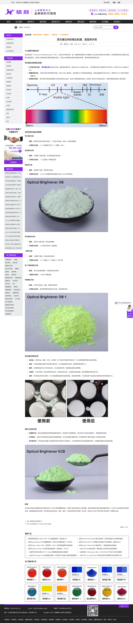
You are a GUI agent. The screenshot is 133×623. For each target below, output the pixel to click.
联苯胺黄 (13, 272)
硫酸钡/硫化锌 (10, 109)
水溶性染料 (9, 78)
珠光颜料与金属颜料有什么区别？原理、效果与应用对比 (13, 205)
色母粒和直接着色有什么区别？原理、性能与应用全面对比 (13, 209)
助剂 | (114, 619)
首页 (8, 22)
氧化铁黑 (16, 296)
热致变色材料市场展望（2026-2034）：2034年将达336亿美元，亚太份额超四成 (13, 217)
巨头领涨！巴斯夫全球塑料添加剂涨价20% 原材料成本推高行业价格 (13, 245)
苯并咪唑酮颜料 (9, 311)
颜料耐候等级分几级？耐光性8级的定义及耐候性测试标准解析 (13, 249)
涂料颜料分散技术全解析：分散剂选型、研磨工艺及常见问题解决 (13, 193)
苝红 (14, 284)
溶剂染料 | (37, 619)
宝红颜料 (15, 281)
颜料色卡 (31, 22)
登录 (114, 2)
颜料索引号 (56, 22)
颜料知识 (68, 22)
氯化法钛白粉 (9, 268)
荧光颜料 (8, 90)
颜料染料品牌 (37, 34)
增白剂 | (110, 619)
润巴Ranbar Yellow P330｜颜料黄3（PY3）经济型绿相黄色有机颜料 (50, 545)
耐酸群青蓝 (16, 293)
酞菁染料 (13, 275)
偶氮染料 (7, 293)
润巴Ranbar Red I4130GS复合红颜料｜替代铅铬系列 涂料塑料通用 (101, 539)
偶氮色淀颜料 (9, 299)
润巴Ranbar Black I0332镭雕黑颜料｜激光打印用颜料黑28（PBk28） (50, 542)
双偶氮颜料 (8, 290)
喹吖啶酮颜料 (9, 302)
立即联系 (13, 162)
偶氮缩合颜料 (9, 278)
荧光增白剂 (45, 67)
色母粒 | (78, 619)
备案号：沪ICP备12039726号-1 (63, 608)
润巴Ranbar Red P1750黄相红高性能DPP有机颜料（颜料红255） (100, 542)
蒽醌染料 (7, 281)
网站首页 (7, 619)
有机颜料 (8, 62)
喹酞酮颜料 (8, 287)
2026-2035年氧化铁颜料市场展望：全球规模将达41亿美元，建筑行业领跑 (13, 233)
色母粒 (8, 97)
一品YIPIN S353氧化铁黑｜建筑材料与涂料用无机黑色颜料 (98, 548)
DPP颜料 (17, 299)
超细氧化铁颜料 (9, 305)
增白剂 (8, 117)
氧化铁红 (7, 284)
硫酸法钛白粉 (9, 265)
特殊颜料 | (59, 619)
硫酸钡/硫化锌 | (98, 619)
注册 (118, 2)
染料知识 (8, 47)
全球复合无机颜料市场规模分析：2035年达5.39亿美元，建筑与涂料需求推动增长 (13, 241)
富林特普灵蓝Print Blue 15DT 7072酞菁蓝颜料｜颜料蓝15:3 (47, 539)
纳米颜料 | (52, 619)
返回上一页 (124, 527)
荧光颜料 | (65, 619)
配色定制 (43, 22)
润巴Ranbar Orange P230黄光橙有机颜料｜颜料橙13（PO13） (49, 548)
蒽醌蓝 (17, 268)
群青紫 (7, 275)
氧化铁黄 (7, 262)
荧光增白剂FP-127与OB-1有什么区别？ (41, 524)
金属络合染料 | (29, 619)
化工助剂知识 (64, 34)
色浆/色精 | (84, 619)
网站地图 (107, 2)
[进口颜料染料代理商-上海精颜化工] (66, 19)
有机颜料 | (14, 619)
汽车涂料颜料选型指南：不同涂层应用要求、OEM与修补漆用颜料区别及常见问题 (13, 181)
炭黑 (7, 113)
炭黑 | (105, 619)
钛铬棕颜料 (8, 296)
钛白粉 (8, 105)
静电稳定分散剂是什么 (36, 521)
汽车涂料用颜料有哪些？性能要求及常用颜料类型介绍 (13, 185)
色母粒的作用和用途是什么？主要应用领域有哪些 (13, 173)
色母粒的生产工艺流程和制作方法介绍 (13, 177)
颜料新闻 (93, 22)
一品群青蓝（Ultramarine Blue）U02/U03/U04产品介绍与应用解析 (100, 552)
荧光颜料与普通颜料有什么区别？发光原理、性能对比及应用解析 (13, 225)
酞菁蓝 (16, 287)
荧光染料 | (72, 619)
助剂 (7, 121)
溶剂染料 (8, 74)
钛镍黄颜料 (8, 314)
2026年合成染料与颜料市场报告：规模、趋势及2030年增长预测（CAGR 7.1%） (13, 237)
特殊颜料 (8, 86)
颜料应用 (81, 22)
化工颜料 (19, 22)
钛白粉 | (90, 619)
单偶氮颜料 (8, 259)
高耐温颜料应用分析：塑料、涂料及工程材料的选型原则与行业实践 (13, 189)
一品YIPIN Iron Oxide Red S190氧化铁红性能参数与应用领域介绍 (100, 555)
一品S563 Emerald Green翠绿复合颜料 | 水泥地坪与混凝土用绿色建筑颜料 (52, 555)
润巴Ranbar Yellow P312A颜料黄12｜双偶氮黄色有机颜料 (98, 545)
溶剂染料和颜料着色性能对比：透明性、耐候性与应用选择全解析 (13, 213)
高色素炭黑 (17, 290)
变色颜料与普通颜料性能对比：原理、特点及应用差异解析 (13, 201)
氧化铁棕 (15, 262)
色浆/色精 (9, 101)
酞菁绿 (7, 272)
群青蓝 (16, 259)
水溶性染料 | (44, 619)
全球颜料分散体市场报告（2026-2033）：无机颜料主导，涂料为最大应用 (13, 229)
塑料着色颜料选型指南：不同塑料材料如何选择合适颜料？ (13, 197)
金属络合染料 (10, 70)
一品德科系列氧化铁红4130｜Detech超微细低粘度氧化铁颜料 (48, 552)
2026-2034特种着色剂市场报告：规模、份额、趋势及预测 (13, 221)
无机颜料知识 (10, 43)
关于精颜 (105, 22)
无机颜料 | (21, 619)
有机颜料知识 (10, 39)
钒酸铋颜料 (18, 278)
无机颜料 (8, 66)
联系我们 (117, 22)
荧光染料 (8, 94)
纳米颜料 (8, 82)
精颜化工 (46, 34)
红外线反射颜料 (9, 308)
